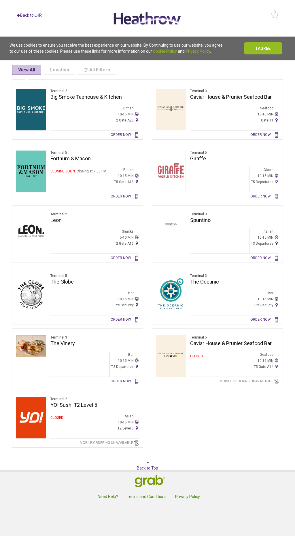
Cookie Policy (165, 51)
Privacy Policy (198, 51)
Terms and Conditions (147, 496)
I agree (263, 48)
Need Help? (108, 496)
